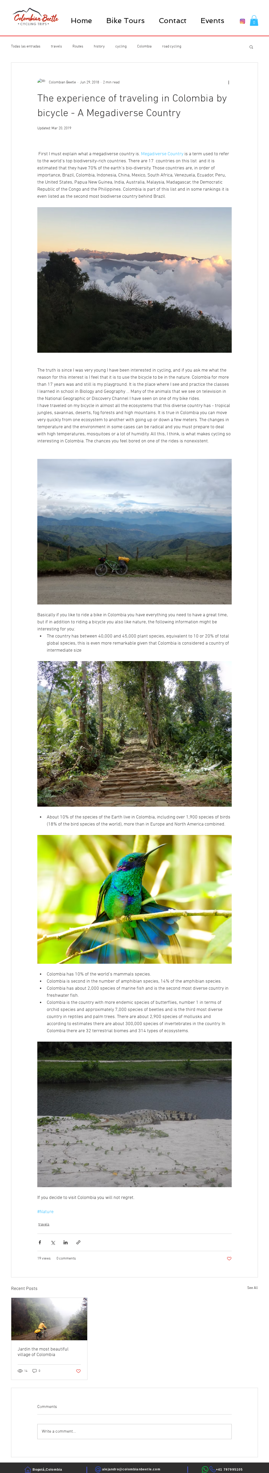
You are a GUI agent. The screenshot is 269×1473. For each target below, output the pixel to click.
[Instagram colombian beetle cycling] (242, 21)
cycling (121, 46)
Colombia (144, 46)
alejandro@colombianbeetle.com (131, 1469)
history (99, 46)
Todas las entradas (25, 46)
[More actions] (228, 82)
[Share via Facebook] (39, 1242)
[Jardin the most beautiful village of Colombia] (49, 1319)
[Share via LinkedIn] (65, 1242)
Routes (78, 46)
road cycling (171, 46)
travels (56, 46)
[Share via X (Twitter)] (52, 1242)
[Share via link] (78, 1242)
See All (252, 1288)
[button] (125, 20)
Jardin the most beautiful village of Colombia (43, 1352)
